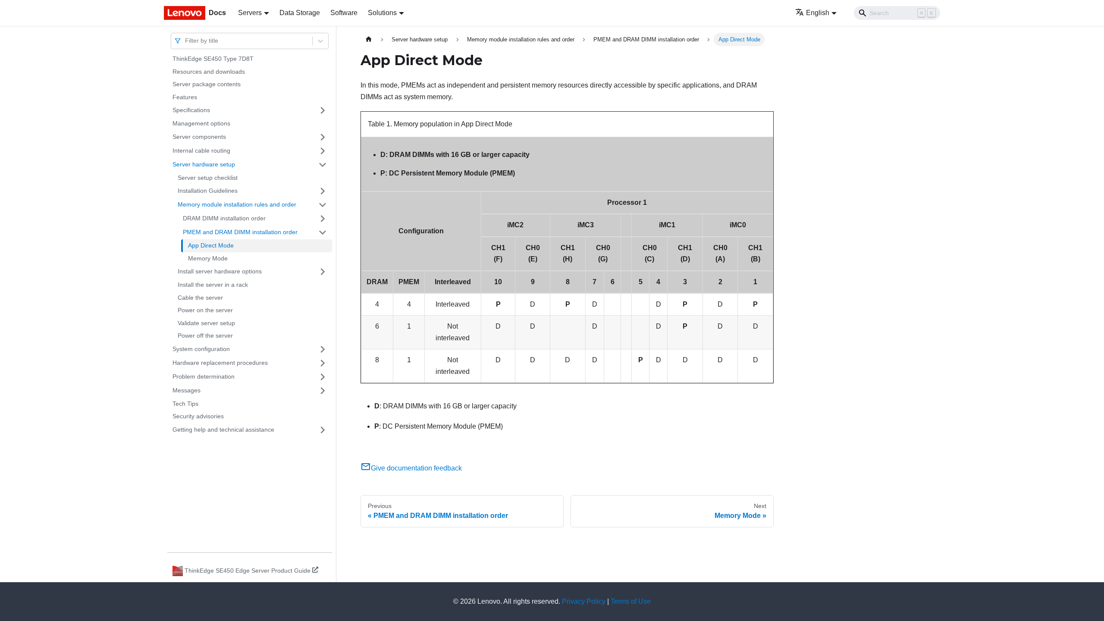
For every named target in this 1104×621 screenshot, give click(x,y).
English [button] (817, 12)
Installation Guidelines (208, 190)
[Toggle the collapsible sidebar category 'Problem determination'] (322, 377)
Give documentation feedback (416, 468)
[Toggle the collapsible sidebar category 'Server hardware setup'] (322, 165)
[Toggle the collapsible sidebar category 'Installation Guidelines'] (322, 191)
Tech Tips (185, 403)
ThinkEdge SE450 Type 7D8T (213, 58)
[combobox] (186, 41)
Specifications (191, 110)
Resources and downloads (208, 71)
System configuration (201, 348)
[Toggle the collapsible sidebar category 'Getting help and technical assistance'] (322, 430)
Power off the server (205, 335)
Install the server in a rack (213, 284)
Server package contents (206, 84)
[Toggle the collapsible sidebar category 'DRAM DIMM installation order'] (322, 219)
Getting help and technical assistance (223, 429)
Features (184, 97)
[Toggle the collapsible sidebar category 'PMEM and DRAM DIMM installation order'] (322, 232)
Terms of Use (631, 601)
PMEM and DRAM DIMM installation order (240, 232)
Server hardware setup (203, 164)
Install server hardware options (220, 271)
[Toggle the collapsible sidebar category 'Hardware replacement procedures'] (322, 363)
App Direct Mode (211, 245)
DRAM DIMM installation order (224, 218)
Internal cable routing (201, 150)
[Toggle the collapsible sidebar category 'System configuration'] (322, 349)
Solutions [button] (382, 12)
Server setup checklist (208, 177)
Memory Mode (208, 258)
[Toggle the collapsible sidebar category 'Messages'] (322, 391)
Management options (201, 123)
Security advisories (198, 416)
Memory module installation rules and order (237, 204)
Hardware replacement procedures (220, 362)
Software (344, 12)
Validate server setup (206, 323)
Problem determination (203, 376)
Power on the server (205, 310)
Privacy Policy (583, 601)
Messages (186, 390)
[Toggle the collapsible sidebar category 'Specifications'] (322, 110)
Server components (199, 136)
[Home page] (369, 39)
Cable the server (200, 297)
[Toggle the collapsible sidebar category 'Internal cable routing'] (322, 151)
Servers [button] (250, 12)
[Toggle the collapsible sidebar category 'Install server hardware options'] (322, 272)
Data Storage (299, 12)
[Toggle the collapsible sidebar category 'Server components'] (322, 137)
